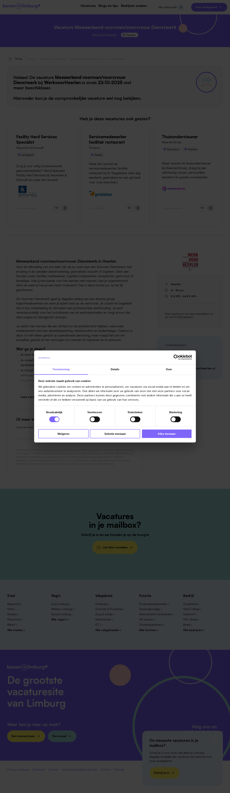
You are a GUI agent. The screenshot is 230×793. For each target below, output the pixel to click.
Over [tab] (169, 369)
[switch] (95, 419)
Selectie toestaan (115, 433)
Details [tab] (115, 369)
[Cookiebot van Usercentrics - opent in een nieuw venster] (176, 357)
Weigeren (63, 433)
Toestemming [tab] (61, 369)
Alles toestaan (167, 433)
